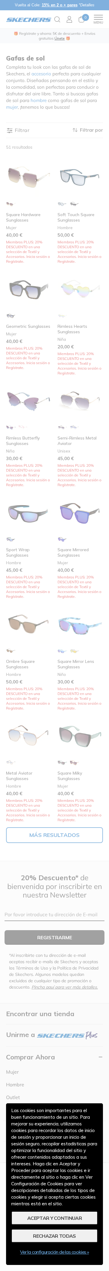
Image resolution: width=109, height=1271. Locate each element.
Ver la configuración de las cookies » (54, 1252)
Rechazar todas (54, 1236)
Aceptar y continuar (54, 1218)
